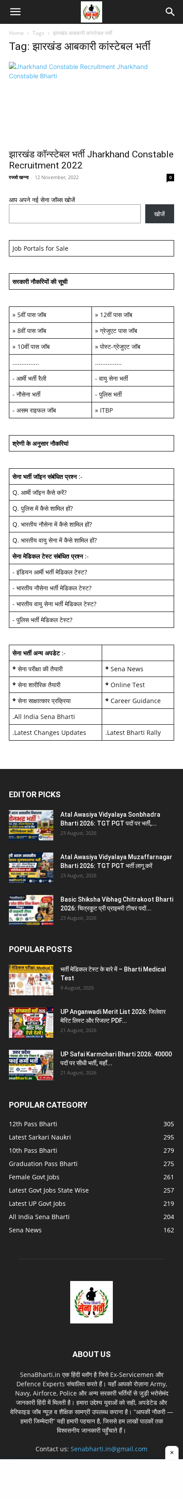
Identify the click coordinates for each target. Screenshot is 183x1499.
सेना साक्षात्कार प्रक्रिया (44, 700)
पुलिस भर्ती (110, 394)
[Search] (170, 12)
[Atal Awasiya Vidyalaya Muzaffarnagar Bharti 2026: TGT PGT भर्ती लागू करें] (31, 868)
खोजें (159, 214)
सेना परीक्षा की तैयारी (40, 669)
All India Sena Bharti (44, 716)
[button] (15, 12)
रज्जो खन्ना (18, 177)
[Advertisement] (91, 1479)
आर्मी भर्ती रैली (31, 378)
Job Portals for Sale (40, 248)
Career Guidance (136, 700)
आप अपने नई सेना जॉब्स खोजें (42, 199)
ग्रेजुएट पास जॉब (118, 330)
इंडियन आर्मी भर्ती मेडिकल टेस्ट (50, 572)
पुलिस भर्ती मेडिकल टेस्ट (43, 620)
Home (16, 33)
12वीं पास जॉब (116, 314)
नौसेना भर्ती (28, 394)
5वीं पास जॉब (31, 314)
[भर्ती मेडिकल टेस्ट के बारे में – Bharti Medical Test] (31, 980)
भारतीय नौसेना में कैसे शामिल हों (55, 524)
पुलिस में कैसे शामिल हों (45, 508)
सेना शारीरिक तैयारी (39, 685)
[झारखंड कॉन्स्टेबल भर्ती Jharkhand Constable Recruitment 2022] (91, 102)
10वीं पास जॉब (33, 346)
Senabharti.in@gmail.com (109, 1449)
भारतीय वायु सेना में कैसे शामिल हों (57, 540)
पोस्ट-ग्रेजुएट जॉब (120, 346)
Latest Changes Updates (50, 732)
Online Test (128, 685)
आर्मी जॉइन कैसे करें (42, 492)
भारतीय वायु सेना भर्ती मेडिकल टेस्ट (55, 604)
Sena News (127, 669)
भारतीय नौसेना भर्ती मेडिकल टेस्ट (52, 588)
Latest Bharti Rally (134, 732)
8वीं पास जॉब (31, 330)
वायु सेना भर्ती (113, 378)
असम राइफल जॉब (36, 410)
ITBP (106, 410)
